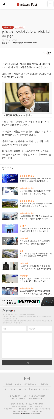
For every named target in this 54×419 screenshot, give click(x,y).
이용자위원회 (43, 384)
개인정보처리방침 (30, 384)
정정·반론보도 (23, 389)
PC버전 (27, 378)
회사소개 (9, 384)
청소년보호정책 (10, 389)
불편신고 (46, 389)
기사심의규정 (35, 389)
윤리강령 (18, 384)
